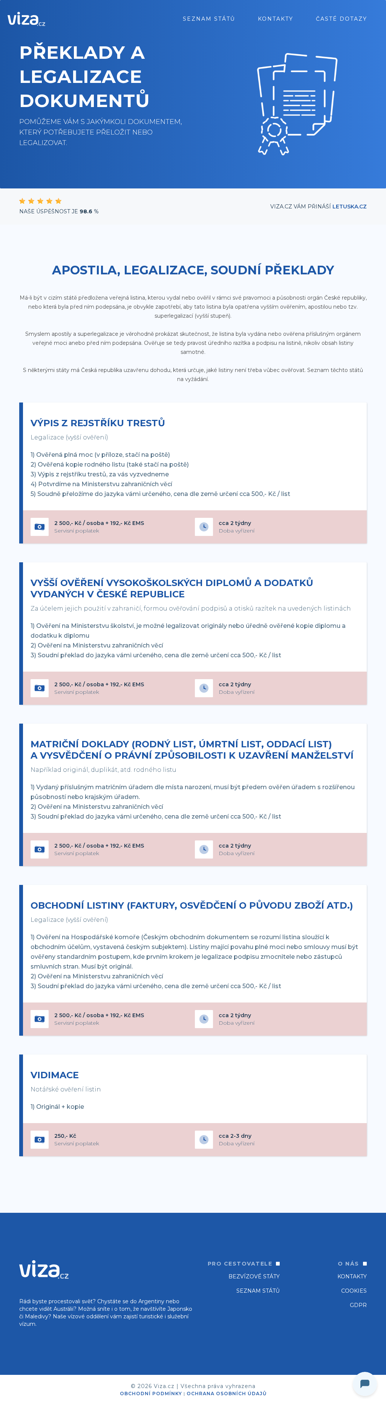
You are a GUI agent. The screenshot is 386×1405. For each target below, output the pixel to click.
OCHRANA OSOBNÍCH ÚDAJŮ (227, 1393)
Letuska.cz (349, 206)
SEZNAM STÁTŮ (258, 1290)
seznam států (209, 18)
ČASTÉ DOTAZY (341, 18)
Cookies (353, 1290)
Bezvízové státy (254, 1276)
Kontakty (275, 18)
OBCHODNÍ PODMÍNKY (151, 1393)
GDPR (358, 1305)
